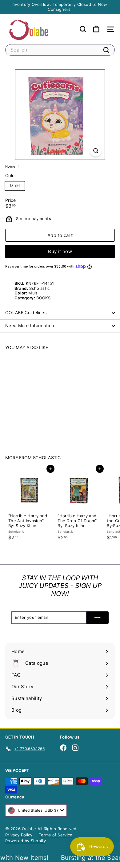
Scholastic (47, 457)
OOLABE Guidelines (25, 312)
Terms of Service (56, 834)
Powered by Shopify (25, 840)
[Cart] (96, 29)
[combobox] (60, 50)
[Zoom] (96, 150)
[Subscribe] (97, 617)
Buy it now (60, 251)
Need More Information (29, 325)
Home (10, 166)
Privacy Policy (19, 834)
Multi (15, 185)
